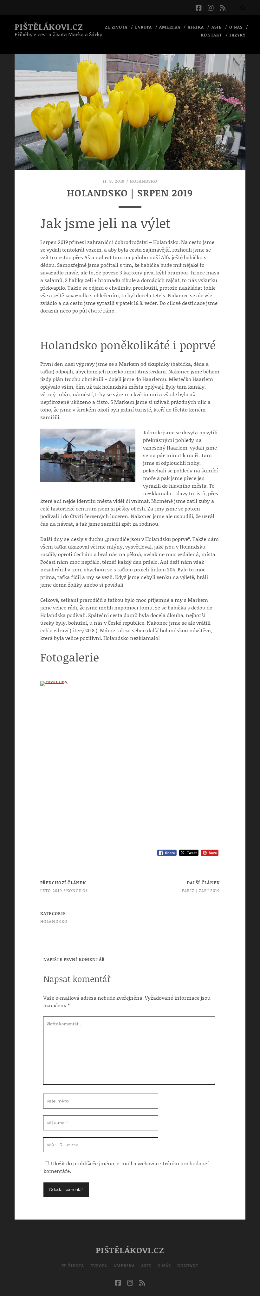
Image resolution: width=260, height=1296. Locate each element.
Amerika (169, 27)
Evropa (143, 27)
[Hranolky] (130, 683)
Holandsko (143, 181)
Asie (216, 27)
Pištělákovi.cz (49, 26)
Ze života (116, 27)
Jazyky (237, 35)
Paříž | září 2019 (201, 890)
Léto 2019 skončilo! (64, 890)
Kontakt (211, 35)
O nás (236, 27)
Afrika (196, 27)
